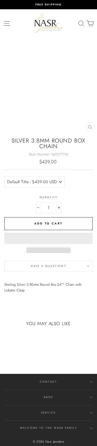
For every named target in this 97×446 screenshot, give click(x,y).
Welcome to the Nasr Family (48, 428)
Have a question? (48, 266)
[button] (48, 238)
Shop (48, 397)
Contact (48, 382)
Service (48, 413)
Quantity (48, 197)
